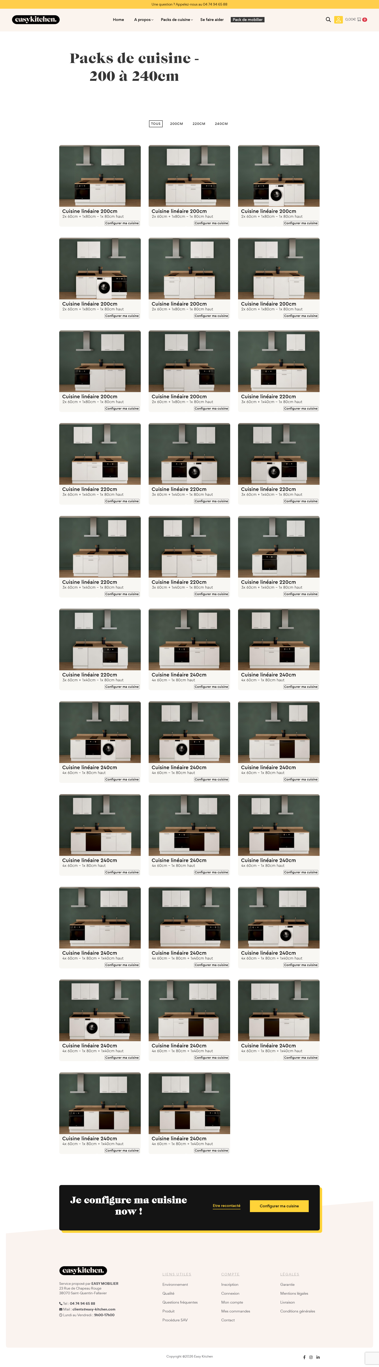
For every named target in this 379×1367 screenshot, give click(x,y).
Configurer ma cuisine (279, 1206)
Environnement (175, 1284)
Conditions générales (297, 1311)
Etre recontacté (226, 1205)
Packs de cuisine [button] (175, 19)
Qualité (168, 1293)
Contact (228, 1320)
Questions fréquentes (180, 1302)
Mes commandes (235, 1311)
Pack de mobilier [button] (248, 19)
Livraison (287, 1302)
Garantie (287, 1284)
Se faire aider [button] (212, 19)
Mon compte (232, 1302)
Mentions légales (294, 1293)
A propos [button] (142, 19)
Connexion (230, 1293)
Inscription (229, 1284)
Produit (168, 1311)
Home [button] (118, 19)
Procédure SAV (175, 1320)
